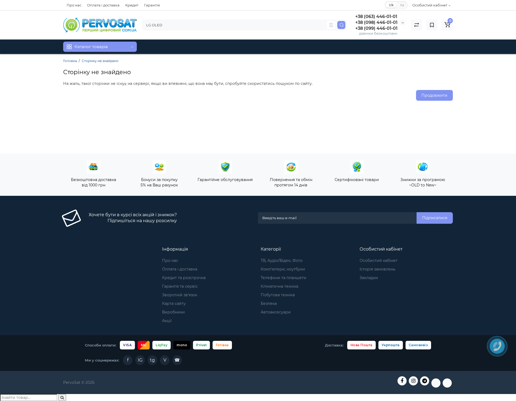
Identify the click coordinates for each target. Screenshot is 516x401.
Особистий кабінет (378, 260)
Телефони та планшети (283, 277)
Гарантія (152, 5)
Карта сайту (174, 303)
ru (402, 5)
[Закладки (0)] (432, 25)
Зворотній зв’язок (179, 294)
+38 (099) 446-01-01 (376, 28)
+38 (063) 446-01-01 (376, 16)
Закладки (369, 277)
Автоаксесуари (276, 312)
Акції (167, 320)
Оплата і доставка (103, 5)
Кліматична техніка (279, 286)
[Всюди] (331, 25)
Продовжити (434, 95)
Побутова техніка (278, 294)
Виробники (173, 312)
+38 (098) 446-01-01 (376, 22)
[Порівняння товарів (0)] (416, 25)
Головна (70, 61)
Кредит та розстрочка (184, 277)
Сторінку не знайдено (100, 61)
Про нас (74, 5)
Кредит (131, 5)
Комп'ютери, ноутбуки (283, 269)
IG (140, 360)
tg (152, 360)
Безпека (269, 303)
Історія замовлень (377, 269)
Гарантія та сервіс (180, 286)
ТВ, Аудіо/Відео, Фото (282, 260)
